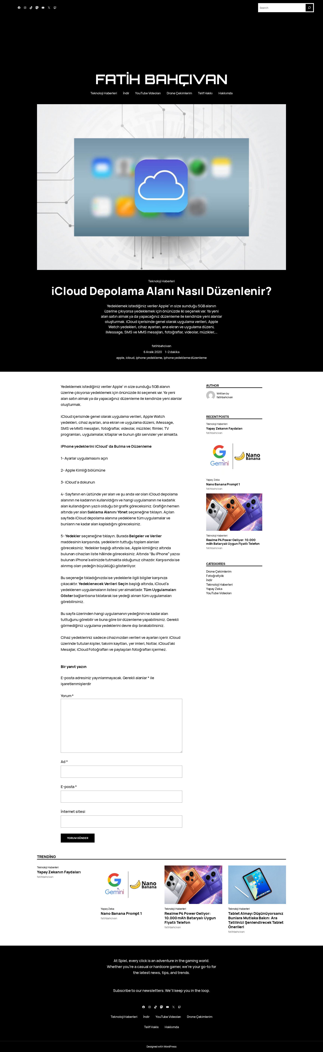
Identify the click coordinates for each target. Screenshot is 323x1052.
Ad (64, 761)
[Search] (309, 7)
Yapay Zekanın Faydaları (224, 428)
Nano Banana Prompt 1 (223, 484)
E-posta (69, 786)
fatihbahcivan (161, 346)
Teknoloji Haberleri (161, 281)
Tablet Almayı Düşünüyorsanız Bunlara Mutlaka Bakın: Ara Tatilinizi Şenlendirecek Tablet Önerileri (256, 920)
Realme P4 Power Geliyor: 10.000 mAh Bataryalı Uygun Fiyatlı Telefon (233, 542)
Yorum (67, 695)
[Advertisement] (161, 44)
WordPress (170, 1046)
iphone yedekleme (149, 357)
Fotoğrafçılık (215, 576)
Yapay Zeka (213, 479)
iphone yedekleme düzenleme (185, 357)
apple (120, 357)
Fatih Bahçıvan (161, 79)
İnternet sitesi (73, 811)
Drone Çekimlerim (218, 571)
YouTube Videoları (219, 593)
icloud (130, 357)
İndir (209, 580)
